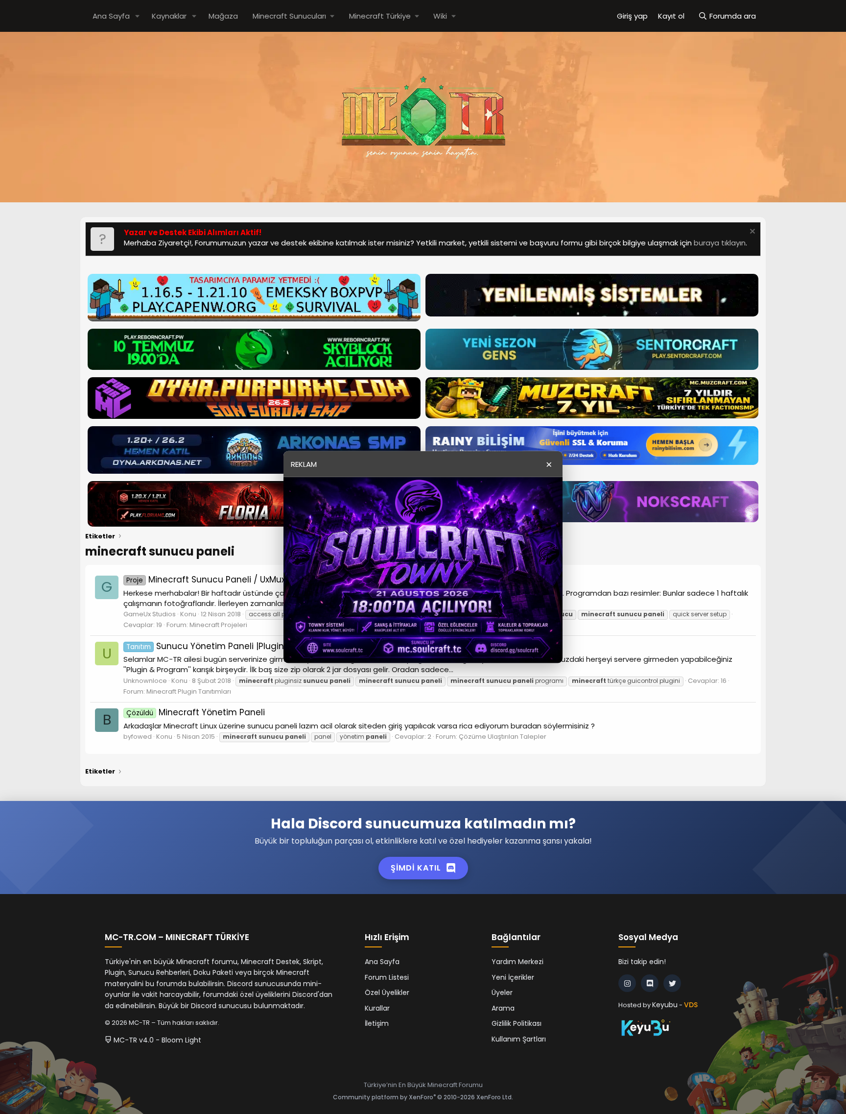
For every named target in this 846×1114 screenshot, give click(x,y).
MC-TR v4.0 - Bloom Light (156, 1040)
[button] (137, 16)
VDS (691, 1005)
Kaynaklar (169, 16)
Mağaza (223, 16)
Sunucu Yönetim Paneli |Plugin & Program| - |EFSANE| (251, 646)
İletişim (377, 1023)
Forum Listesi (387, 977)
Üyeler (502, 992)
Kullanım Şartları (519, 1039)
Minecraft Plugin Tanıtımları (188, 691)
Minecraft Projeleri (218, 625)
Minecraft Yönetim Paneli (195, 712)
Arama (503, 1008)
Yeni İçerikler (513, 977)
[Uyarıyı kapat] (751, 232)
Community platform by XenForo (423, 1097)
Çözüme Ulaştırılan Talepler (502, 736)
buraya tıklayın (720, 243)
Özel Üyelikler (387, 992)
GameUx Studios (149, 614)
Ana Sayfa (111, 16)
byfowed (137, 736)
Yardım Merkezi (517, 962)
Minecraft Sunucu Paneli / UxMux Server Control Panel (250, 579)
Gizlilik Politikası (516, 1023)
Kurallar (377, 1008)
